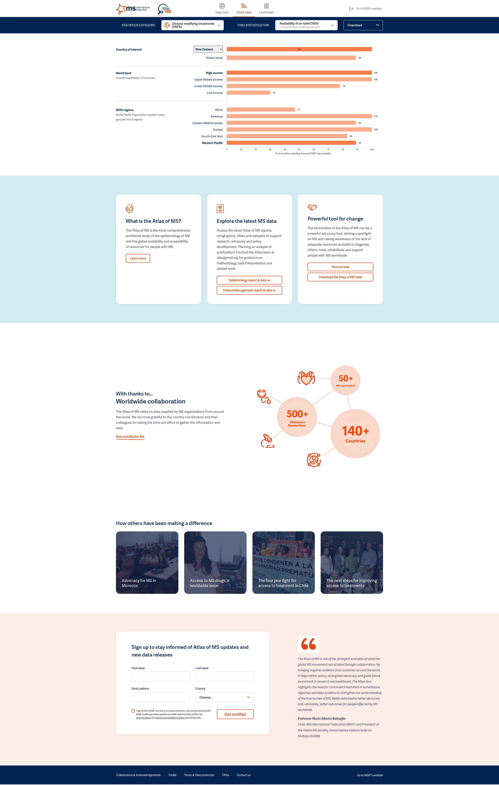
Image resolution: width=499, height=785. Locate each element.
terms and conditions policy (170, 717)
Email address (140, 688)
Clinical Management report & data (248, 290)
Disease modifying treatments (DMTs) (193, 25)
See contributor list (130, 436)
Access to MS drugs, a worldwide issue (209, 583)
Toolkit (172, 775)
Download (355, 25)
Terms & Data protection (199, 775)
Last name (202, 668)
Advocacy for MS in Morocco (139, 583)
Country (200, 688)
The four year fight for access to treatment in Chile (283, 583)
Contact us (243, 775)
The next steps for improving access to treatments (351, 583)
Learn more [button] (138, 258)
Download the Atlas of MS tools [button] (340, 277)
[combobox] (225, 697)
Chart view (243, 12)
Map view (222, 12)
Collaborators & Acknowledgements (138, 775)
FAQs (225, 775)
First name (138, 668)
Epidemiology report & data (248, 280)
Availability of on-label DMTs (299, 25)
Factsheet (266, 12)
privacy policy (143, 717)
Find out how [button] (340, 267)
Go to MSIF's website (369, 8)
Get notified (235, 714)
